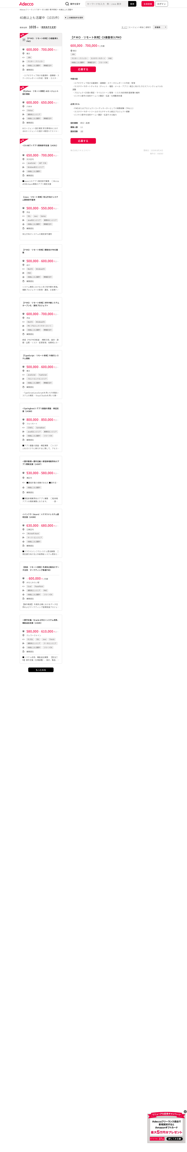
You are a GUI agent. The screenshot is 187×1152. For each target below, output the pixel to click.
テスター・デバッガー (36, 61)
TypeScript (43, 375)
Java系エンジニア (34, 220)
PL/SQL (30, 639)
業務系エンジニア (34, 114)
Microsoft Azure (33, 533)
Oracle (51, 639)
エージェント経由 (136, 27)
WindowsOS (40, 269)
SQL (29, 216)
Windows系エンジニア (36, 167)
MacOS (30, 269)
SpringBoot (40, 427)
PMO (29, 273)
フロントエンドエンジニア (37, 379)
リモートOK (48, 436)
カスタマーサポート (98, 58)
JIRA (29, 57)
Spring (43, 216)
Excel (29, 586)
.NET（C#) (42, 163)
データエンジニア (50, 643)
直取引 (148, 27)
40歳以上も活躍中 (34, 65)
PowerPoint (39, 586)
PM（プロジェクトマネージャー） (40, 326)
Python (30, 110)
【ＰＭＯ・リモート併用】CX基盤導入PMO (95, 37)
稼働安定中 (48, 65)
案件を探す (75, 3)
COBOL (30, 427)
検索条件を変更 (48, 27)
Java (35, 216)
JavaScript (31, 163)
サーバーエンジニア (35, 537)
